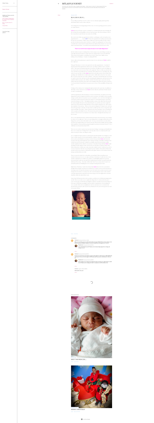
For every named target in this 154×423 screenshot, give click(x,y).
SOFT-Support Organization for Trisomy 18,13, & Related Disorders (8, 19)
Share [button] (59, 15)
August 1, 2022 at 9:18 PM (82, 268)
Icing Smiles (5, 25)
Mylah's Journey (72, 3)
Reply (76, 251)
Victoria (76, 268)
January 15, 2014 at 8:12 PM (84, 253)
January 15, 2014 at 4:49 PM (84, 240)
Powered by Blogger (86, 419)
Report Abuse (5, 9)
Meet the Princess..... (79, 359)
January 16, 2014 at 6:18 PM (89, 259)
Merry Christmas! (78, 409)
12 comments (76, 361)
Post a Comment (77, 411)
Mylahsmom (81, 245)
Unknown (77, 240)
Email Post (76, 233)
